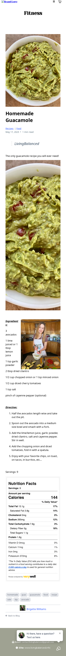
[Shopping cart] (59, 1)
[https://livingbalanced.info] (9, 1)
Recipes (10, 128)
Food (18, 128)
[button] (54, 1)
